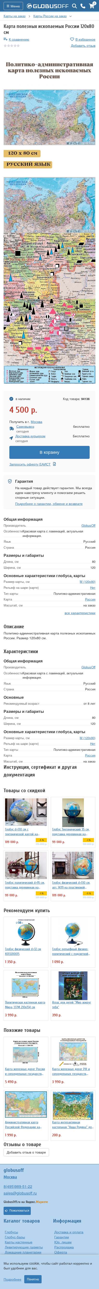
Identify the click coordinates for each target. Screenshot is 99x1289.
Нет (92, 587)
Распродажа (64, 1247)
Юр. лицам (63, 1242)
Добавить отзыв (83, 45)
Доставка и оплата (68, 1231)
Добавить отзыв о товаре (26, 1152)
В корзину (49, 452)
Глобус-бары (15, 1237)
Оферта (60, 1252)
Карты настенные (18, 1242)
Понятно (33, 1279)
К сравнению (19, 39)
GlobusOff (88, 525)
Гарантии (61, 1237)
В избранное (85, 39)
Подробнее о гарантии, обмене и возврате (49, 503)
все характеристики (80, 612)
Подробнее (12, 1279)
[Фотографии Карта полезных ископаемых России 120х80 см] (49, 116)
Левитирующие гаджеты (24, 1247)
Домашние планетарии (23, 1252)
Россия (90, 599)
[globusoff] (47, 6)
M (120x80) (87, 581)
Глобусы (11, 1231)
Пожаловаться (19, 1210)
